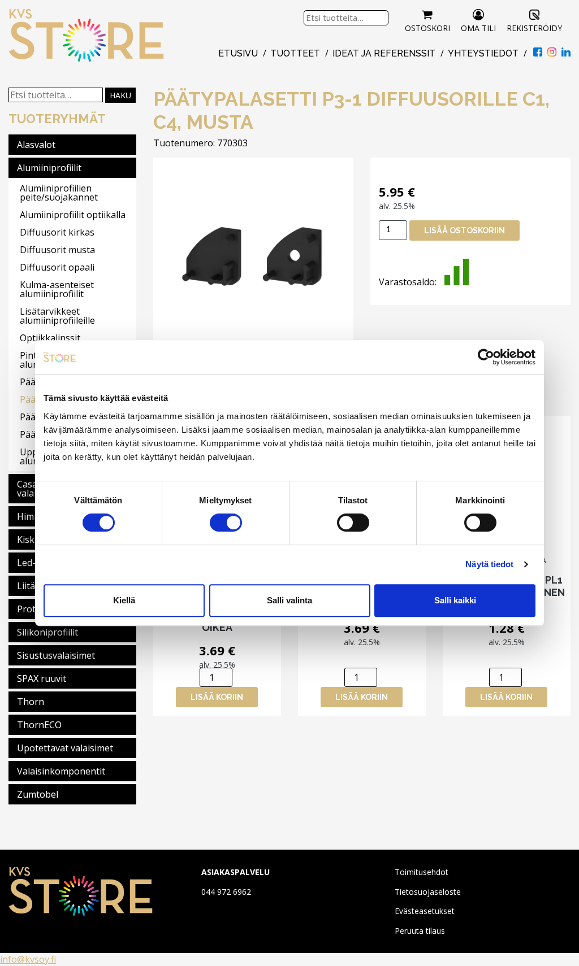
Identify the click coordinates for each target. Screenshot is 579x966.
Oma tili (478, 28)
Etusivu (238, 53)
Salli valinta (289, 600)
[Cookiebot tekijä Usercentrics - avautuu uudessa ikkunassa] (486, 357)
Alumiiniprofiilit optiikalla (73, 214)
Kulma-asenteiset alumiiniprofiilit (57, 289)
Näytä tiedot (489, 564)
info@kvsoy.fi (28, 959)
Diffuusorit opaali (57, 267)
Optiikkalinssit (50, 338)
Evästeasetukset (425, 911)
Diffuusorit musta (57, 249)
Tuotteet (295, 53)
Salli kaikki (455, 600)
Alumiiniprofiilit (49, 168)
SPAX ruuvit (41, 678)
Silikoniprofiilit (47, 632)
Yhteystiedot (483, 53)
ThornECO (39, 725)
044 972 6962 (226, 891)
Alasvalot (36, 144)
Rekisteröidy (534, 28)
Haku (120, 95)
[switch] (226, 523)
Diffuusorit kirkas (57, 232)
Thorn (30, 701)
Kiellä (124, 600)
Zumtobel (37, 794)
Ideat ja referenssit (383, 53)
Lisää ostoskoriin (464, 230)
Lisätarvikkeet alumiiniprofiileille (57, 316)
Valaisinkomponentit (61, 771)
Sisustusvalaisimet (56, 655)
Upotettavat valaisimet (65, 748)
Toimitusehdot (421, 872)
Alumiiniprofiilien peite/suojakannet (59, 192)
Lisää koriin (217, 697)
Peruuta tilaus (420, 930)
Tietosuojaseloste (428, 891)
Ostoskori (427, 28)
